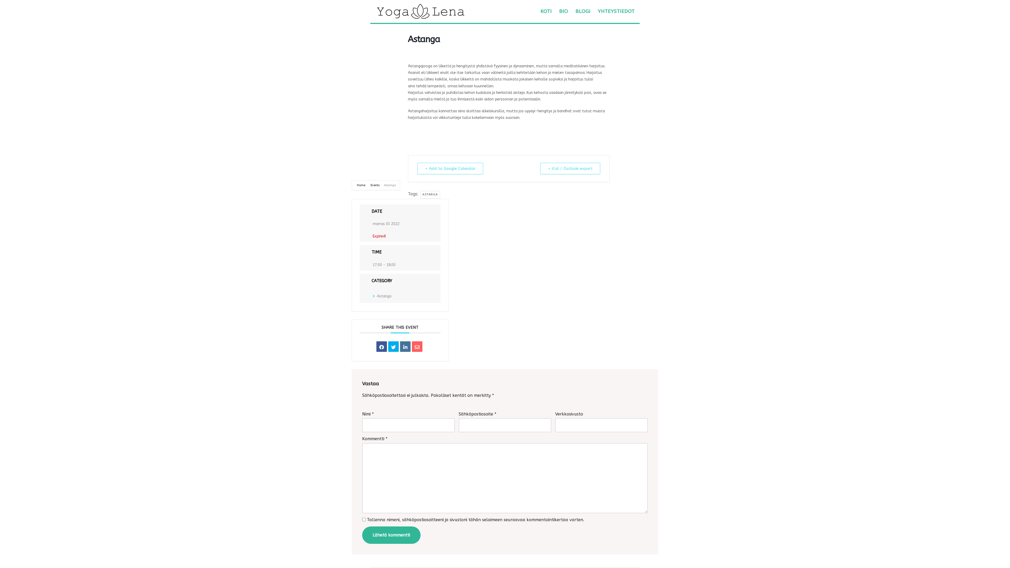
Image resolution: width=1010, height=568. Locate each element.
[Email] (417, 346)
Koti (546, 11)
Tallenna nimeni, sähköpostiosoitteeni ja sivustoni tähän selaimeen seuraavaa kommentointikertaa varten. (475, 519)
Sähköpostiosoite (477, 414)
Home (361, 185)
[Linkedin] (405, 346)
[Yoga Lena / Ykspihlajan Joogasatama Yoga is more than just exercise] (420, 11)
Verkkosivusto (569, 414)
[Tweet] (393, 346)
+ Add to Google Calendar (450, 168)
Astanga (430, 194)
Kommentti (374, 438)
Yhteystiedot (616, 11)
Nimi (368, 414)
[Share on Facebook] (381, 346)
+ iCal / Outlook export (570, 168)
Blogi (582, 11)
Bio (563, 11)
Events (375, 185)
